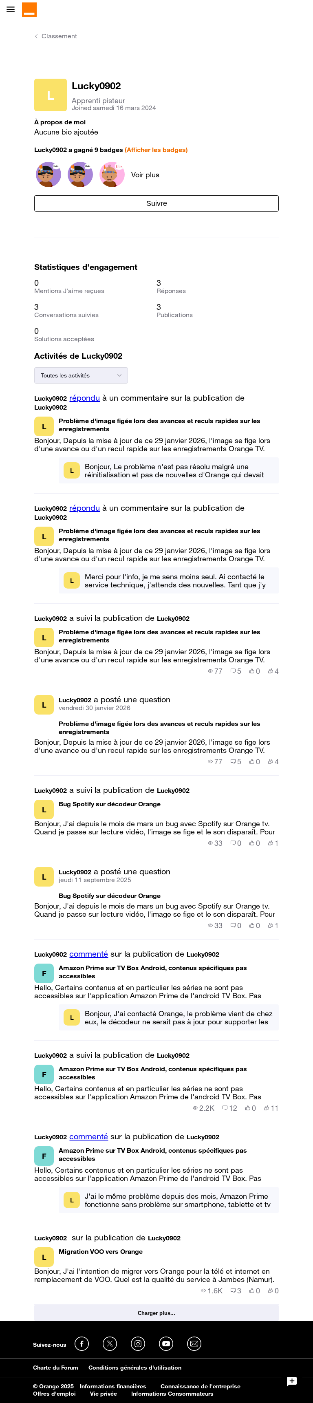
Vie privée (103, 1393)
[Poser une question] (291, 1381)
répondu (84, 397)
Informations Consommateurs (172, 1393)
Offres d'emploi (54, 1393)
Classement (59, 36)
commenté (88, 953)
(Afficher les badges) (156, 150)
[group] (215, 671)
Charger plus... (156, 1313)
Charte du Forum (55, 1367)
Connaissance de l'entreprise (200, 1386)
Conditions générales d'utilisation (134, 1367)
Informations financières (113, 1386)
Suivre (156, 203)
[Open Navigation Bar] (13, 10)
